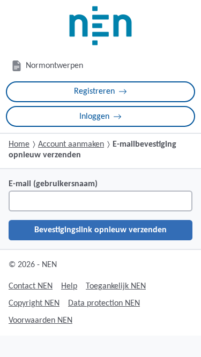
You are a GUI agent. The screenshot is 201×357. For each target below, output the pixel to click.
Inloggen (94, 116)
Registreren (94, 91)
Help (69, 286)
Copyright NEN (34, 303)
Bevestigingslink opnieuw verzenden (100, 230)
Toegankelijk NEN (116, 286)
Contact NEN (31, 286)
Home (19, 144)
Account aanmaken (71, 144)
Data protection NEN (104, 303)
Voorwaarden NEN (40, 320)
